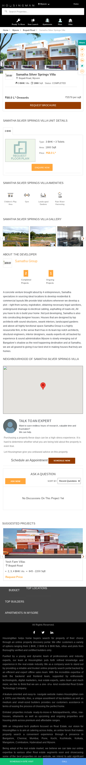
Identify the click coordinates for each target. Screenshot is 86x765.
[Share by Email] (82, 71)
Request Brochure (43, 105)
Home (76, 4)
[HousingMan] (18, 5)
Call (64, 761)
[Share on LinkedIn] (82, 60)
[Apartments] (48, 18)
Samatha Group (26, 261)
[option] (16, 236)
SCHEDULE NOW (62, 461)
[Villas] (70, 18)
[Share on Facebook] (82, 54)
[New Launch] (33, 18)
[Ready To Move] (19, 18)
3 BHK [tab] (8, 131)
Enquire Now (42, 167)
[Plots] (60, 18)
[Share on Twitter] (82, 49)
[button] (43, 386)
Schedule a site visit (21, 761)
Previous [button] (3, 238)
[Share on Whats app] (82, 65)
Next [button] (83, 238)
